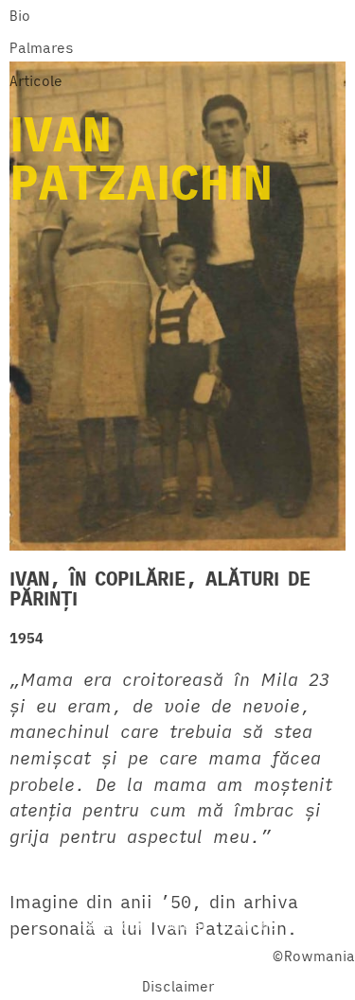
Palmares (41, 48)
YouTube (247, 925)
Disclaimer (178, 986)
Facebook (113, 925)
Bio (19, 16)
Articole (35, 81)
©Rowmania (313, 956)
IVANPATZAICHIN (141, 157)
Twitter (182, 925)
